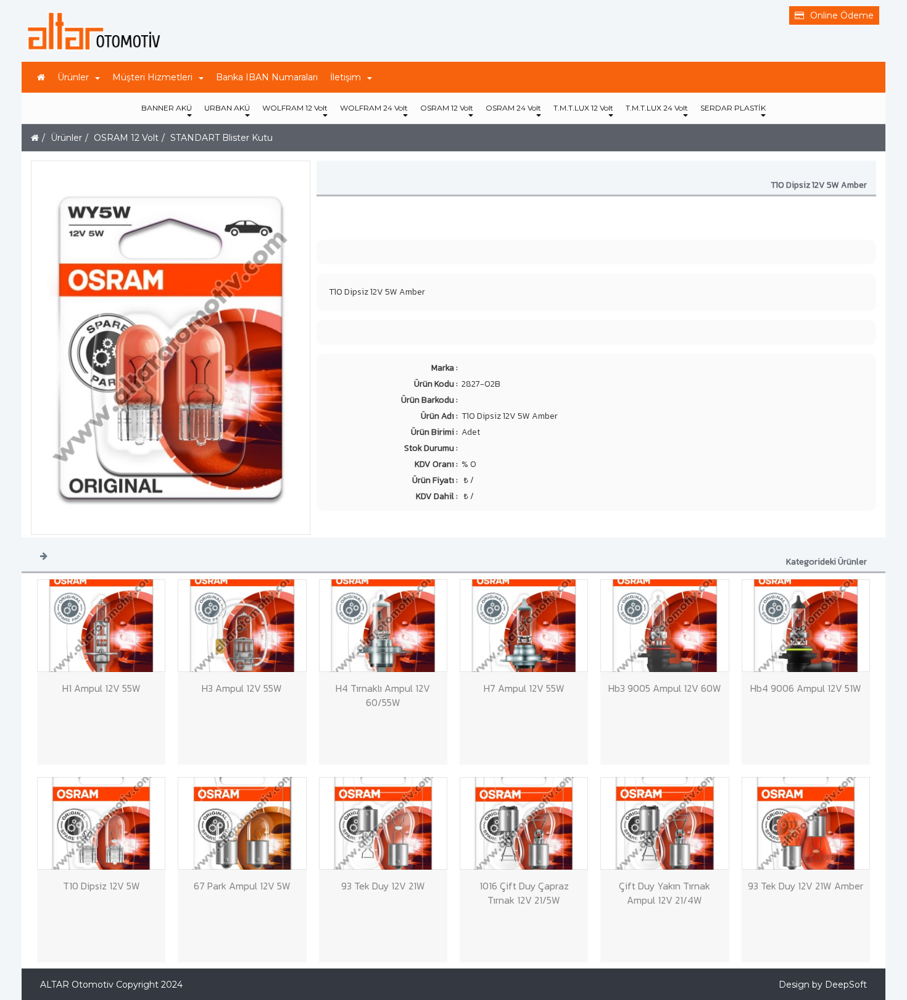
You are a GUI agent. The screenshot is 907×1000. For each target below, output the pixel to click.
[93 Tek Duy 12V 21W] (383, 823)
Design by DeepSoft (823, 984)
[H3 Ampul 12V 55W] (242, 625)
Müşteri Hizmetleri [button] (152, 77)
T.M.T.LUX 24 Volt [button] (657, 107)
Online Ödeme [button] (842, 15)
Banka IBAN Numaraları (267, 77)
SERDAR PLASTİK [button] (733, 107)
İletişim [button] (345, 77)
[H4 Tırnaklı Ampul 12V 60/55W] (383, 625)
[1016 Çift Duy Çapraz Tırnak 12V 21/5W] (524, 823)
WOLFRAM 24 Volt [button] (374, 107)
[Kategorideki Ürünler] (44, 555)
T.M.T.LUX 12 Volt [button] (583, 107)
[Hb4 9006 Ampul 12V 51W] (806, 625)
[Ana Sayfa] (41, 77)
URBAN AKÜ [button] (227, 107)
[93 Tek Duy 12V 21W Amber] (806, 823)
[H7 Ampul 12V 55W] (524, 625)
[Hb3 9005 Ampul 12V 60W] (664, 625)
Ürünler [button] (73, 77)
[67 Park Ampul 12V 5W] (242, 823)
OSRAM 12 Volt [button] (446, 107)
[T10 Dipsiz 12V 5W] (101, 823)
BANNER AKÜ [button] (166, 107)
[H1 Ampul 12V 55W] (101, 625)
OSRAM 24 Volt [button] (513, 107)
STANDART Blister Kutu (221, 137)
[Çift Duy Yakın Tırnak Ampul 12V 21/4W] (664, 823)
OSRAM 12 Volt (126, 137)
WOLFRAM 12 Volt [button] (295, 107)
